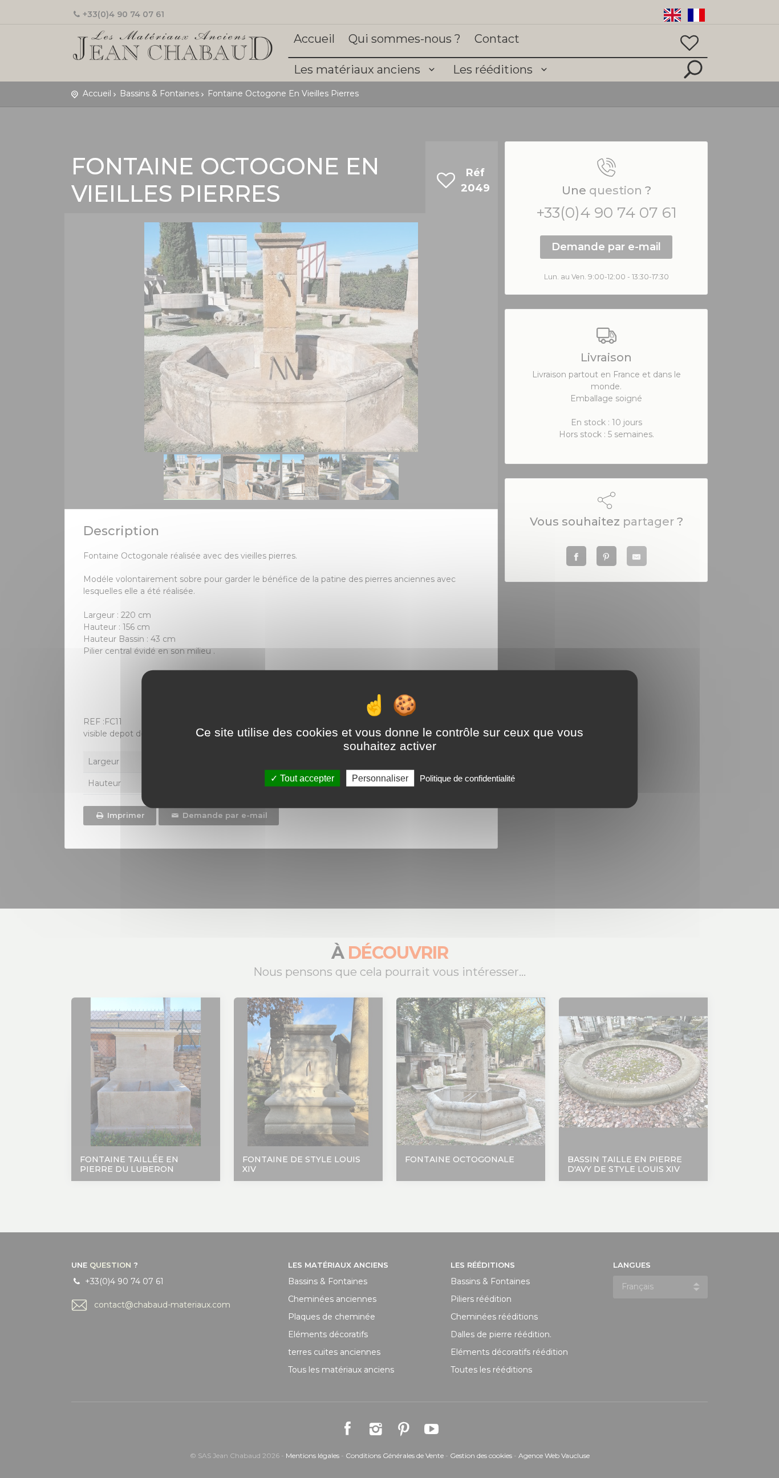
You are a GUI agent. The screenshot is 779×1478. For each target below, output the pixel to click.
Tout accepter (306, 778)
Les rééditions (494, 69)
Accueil (314, 39)
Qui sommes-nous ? (404, 39)
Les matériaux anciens (358, 69)
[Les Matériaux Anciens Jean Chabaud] (172, 44)
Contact (497, 39)
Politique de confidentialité (467, 778)
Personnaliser (380, 778)
